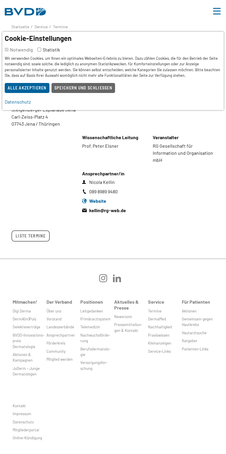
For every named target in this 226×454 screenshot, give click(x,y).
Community (56, 351)
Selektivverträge (26, 327)
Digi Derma (22, 311)
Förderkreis (55, 343)
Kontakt (19, 405)
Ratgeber (189, 340)
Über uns (53, 311)
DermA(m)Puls (24, 319)
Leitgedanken (91, 311)
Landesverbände (60, 327)
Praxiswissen (159, 335)
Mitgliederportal (26, 430)
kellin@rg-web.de (107, 210)
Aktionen (189, 311)
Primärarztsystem (95, 319)
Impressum (22, 413)
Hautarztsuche (194, 332)
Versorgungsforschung (93, 365)
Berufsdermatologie (95, 352)
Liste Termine (31, 235)
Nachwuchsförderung (95, 338)
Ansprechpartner (60, 335)
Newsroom (123, 316)
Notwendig (21, 49)
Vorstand (54, 319)
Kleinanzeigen (159, 343)
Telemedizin (90, 327)
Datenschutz (23, 422)
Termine (155, 311)
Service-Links (159, 351)
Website (97, 201)
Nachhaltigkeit (160, 327)
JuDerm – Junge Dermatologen (26, 371)
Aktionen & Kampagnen (23, 357)
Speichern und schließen (83, 87)
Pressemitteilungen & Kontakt (128, 327)
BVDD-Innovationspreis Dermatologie (28, 341)
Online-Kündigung (27, 437)
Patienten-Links (195, 349)
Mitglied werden (59, 359)
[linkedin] (120, 280)
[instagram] (106, 280)
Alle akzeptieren (27, 87)
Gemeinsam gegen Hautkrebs (197, 322)
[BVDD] (25, 10)
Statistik (51, 49)
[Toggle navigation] (216, 10)
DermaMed (157, 319)
